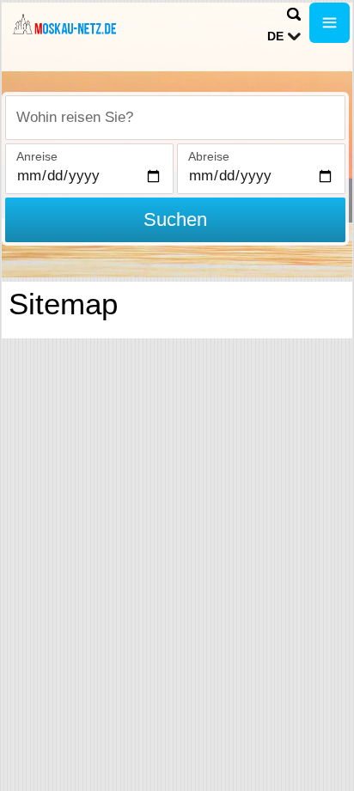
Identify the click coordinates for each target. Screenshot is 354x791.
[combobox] (175, 117)
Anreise (37, 156)
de (275, 36)
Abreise (208, 156)
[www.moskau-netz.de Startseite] (64, 24)
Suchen (175, 219)
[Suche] (294, 14)
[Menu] (329, 23)
